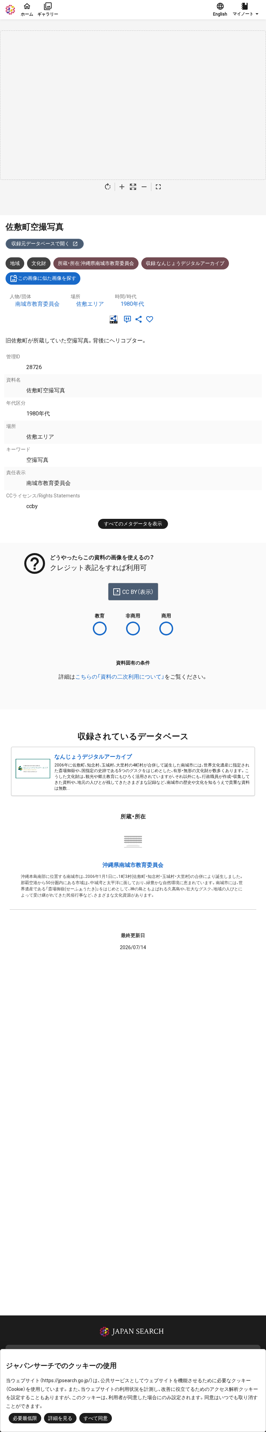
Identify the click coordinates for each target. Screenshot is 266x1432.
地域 (15, 263)
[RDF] (115, 319)
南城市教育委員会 (37, 304)
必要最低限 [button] (25, 1418)
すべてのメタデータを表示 (133, 523)
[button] (246, 9)
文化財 (39, 263)
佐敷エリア (90, 304)
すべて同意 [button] (95, 1418)
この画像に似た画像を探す (47, 278)
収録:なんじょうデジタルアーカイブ (185, 263)
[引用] (128, 319)
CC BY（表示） (138, 592)
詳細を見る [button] (60, 1418)
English (220, 14)
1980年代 (132, 304)
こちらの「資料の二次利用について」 (120, 676)
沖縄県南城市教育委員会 (133, 865)
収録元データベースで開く (40, 243)
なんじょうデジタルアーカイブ (93, 756)
